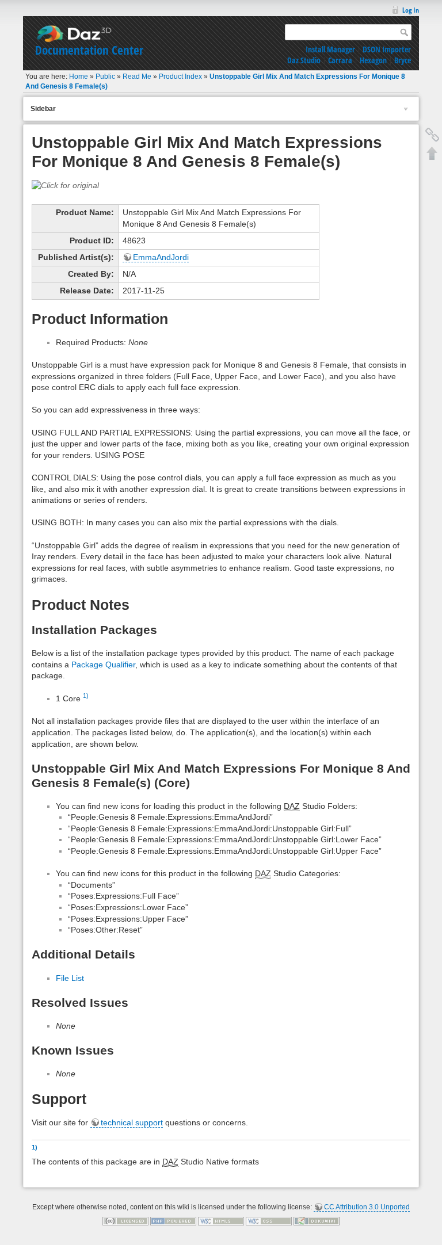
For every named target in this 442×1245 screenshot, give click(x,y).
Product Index (180, 76)
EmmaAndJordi (161, 257)
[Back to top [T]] (432, 153)
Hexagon (373, 60)
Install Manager (330, 49)
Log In (410, 10)
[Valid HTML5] (221, 1221)
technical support (132, 1122)
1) (86, 695)
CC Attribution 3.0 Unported (367, 1207)
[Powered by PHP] (173, 1221)
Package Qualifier (103, 664)
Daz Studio (304, 60)
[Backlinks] (432, 134)
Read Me (137, 76)
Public (105, 76)
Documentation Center (89, 50)
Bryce (402, 60)
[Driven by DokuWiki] (317, 1221)
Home (78, 76)
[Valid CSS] (269, 1221)
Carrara (340, 60)
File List (70, 978)
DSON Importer (387, 49)
